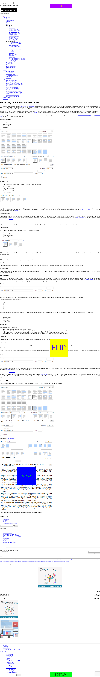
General (16, 210)
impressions (19, 561)
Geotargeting (12, 57)
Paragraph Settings (13, 34)
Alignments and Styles (14, 32)
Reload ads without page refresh (13, 91)
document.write (94, 559)
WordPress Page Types (14, 36)
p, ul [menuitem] (11, 666)
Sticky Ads (11, 55)
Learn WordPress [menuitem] (10, 656)
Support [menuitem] (8, 658)
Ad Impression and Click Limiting (17, 59)
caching (53, 559)
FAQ (4, 79)
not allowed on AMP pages (84, 115)
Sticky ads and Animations (12, 75)
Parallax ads (8, 78)
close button (63, 559)
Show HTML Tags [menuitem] (11, 668)
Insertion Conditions (13, 38)
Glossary (8, 24)
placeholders (31, 106)
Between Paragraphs (10, 74)
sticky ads (23, 106)
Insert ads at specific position (12, 88)
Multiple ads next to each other (10, 523)
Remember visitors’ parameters (13, 89)
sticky (59, 561)
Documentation (6, 17)
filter (98, 559)
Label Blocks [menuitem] (10, 662)
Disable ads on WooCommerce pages (14, 83)
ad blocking (2, 559)
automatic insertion (30, 559)
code (66, 559)
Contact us (5, 99)
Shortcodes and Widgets (14, 30)
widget (64, 561)
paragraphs (31, 561)
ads (10, 559)
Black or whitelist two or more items (14, 84)
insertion (23, 561)
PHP (34, 561)
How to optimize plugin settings (13, 82)
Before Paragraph (10, 71)
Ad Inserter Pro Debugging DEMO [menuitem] (12, 660)
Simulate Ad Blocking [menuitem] (12, 672)
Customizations (9, 63)
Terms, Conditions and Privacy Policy (11, 649)
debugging (80, 559)
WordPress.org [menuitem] (9, 654)
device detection (85, 559)
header (8, 561)
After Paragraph (9, 72)
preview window (10, 438)
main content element (86, 209)
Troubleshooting (9, 68)
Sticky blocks (9, 76)
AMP (21, 559)
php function (37, 561)
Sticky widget (43, 374)
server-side (48, 561)
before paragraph (38, 559)
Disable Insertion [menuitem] (11, 669)
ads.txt (10, 47)
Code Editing (12, 26)
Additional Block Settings (15, 42)
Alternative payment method (12, 96)
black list (50, 559)
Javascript (27, 561)
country (69, 559)
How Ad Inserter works (11, 80)
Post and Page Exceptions (15, 49)
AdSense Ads (12, 37)
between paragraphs (45, 559)
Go (94, 553)
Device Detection (13, 54)
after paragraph (17, 559)
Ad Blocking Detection (14, 61)
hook (11, 561)
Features (8, 18)
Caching (11, 50)
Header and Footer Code (14, 33)
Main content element (88, 279)
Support (5, 645)
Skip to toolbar (3, 651)
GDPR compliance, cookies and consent (15, 93)
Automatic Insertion (13, 29)
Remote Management (11, 66)
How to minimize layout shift (12, 95)
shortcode (56, 561)
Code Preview (12, 28)
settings (51, 561)
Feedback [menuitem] (8, 659)
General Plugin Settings (14, 39)
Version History (6, 97)
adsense (13, 559)
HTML (15, 561)
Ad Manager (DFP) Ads (14, 46)
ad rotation (7, 559)
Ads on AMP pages (13, 45)
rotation (44, 561)
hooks (13, 561)
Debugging (8, 64)
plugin (41, 561)
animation (24, 559)
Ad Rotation (11, 51)
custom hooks (75, 559)
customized (12, 372)
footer (1, 561)
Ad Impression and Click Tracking (17, 58)
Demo (4, 70)
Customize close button (11, 85)
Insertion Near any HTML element (17, 43)
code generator (33, 112)
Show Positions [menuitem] (10, 663)
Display (8, 369)
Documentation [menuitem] (9, 655)
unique (61, 561)
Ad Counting (12, 53)
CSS (71, 559)
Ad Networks (9, 62)
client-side (59, 559)
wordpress (67, 561)
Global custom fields (10, 67)
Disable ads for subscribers (12, 87)
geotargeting (5, 561)
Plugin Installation (10, 20)
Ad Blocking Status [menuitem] (11, 671)
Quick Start (8, 21)
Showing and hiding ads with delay (14, 92)
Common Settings (10, 22)
